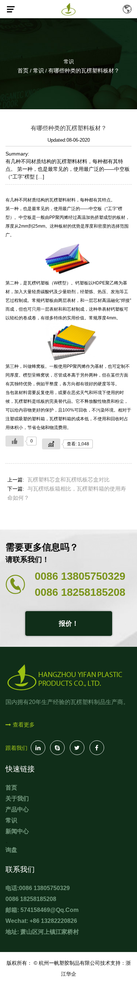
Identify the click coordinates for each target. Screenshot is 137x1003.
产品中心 (17, 809)
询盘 (11, 850)
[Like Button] (14, 441)
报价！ (69, 623)
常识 (69, 61)
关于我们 (17, 798)
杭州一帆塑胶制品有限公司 (69, 963)
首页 (23, 70)
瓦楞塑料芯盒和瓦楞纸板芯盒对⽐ (68, 479)
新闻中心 (17, 831)
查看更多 (24, 724)
